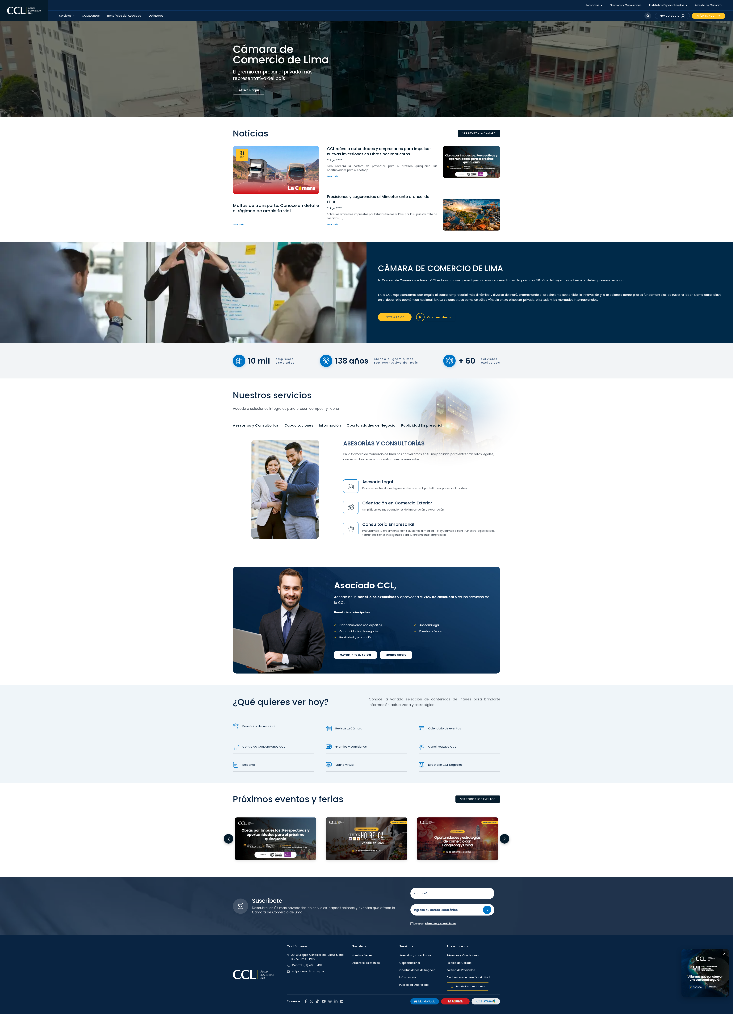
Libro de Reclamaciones (470, 986)
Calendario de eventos (444, 728)
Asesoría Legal (377, 481)
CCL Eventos (91, 16)
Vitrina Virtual (344, 765)
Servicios (65, 16)
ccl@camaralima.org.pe (308, 971)
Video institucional (441, 317)
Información (330, 425)
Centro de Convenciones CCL (263, 747)
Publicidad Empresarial (421, 425)
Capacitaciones (298, 425)
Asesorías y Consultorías (256, 425)
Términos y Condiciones (463, 955)
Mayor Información (355, 655)
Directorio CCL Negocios (445, 765)
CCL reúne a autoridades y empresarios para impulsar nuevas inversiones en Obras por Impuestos (379, 151)
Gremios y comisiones (351, 747)
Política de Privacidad (461, 970)
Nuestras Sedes (362, 955)
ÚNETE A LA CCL (395, 317)
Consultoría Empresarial (388, 524)
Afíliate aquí (249, 90)
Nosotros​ (592, 5)
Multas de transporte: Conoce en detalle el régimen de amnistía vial (276, 208)
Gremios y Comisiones (626, 5)
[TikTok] (317, 1001)
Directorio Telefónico (366, 963)
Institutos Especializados (666, 5)
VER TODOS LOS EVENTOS (478, 799)
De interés (156, 16)
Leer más (238, 224)
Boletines (249, 765)
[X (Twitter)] (311, 1001)
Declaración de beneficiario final (468, 977)
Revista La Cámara (708, 5)
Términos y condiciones (440, 923)
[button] (228, 839)
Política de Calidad (459, 963)
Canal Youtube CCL (442, 747)
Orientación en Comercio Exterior (397, 503)
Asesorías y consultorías (415, 955)
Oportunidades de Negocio (371, 425)
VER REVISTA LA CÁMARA (479, 133)
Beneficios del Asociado (124, 16)
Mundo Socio (396, 655)
